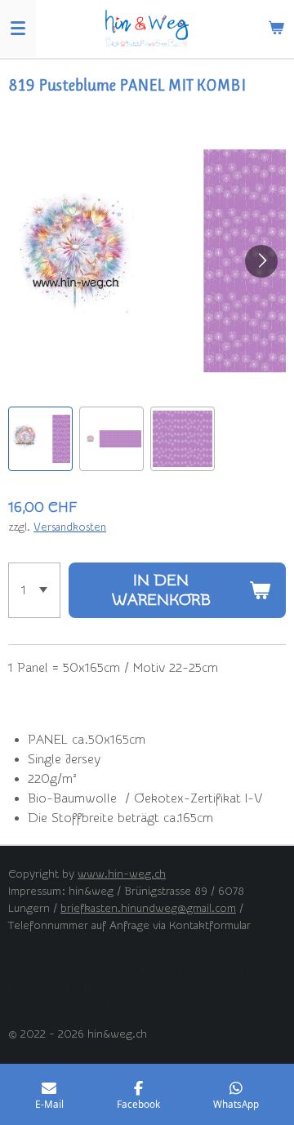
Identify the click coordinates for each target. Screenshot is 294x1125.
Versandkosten (69, 527)
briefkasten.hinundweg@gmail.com (148, 908)
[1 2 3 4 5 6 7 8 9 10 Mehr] (34, 590)
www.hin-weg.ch (122, 874)
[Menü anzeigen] (18, 28)
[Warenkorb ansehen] (276, 28)
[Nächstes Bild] (261, 261)
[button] (40, 439)
